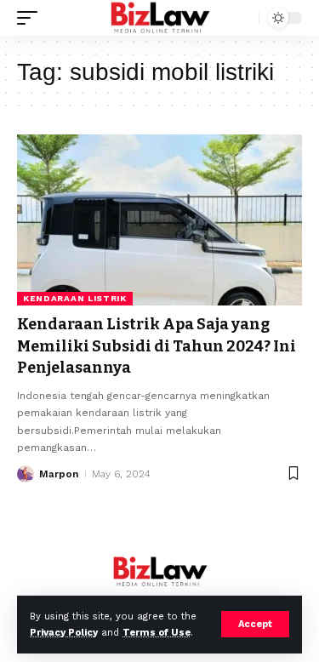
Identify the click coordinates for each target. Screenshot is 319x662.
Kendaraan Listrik (75, 298)
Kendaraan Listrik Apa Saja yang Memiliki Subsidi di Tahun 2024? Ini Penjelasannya (156, 345)
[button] (255, 624)
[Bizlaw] (159, 18)
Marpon (58, 474)
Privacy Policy (64, 632)
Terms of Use (156, 632)
